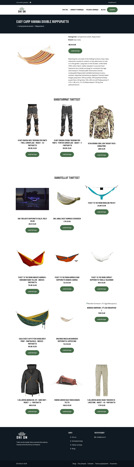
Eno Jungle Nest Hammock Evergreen (67, 218)
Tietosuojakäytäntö (101, 464)
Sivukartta (113, 464)
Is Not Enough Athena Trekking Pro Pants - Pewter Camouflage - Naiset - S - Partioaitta (67, 142)
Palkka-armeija (92, 10)
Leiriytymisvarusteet (25, 26)
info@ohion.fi (112, 2)
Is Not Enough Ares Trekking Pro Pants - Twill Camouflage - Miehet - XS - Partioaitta (32, 142)
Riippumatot (39, 26)
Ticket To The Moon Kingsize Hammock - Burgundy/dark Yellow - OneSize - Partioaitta (32, 279)
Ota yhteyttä (82, 464)
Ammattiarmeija (77, 10)
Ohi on (65, 10)
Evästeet (90, 464)
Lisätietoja (75, 51)
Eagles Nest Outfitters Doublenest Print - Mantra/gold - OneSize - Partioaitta (32, 341)
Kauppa (112, 10)
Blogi (103, 10)
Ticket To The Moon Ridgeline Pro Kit (101, 203)
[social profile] (30, 2)
